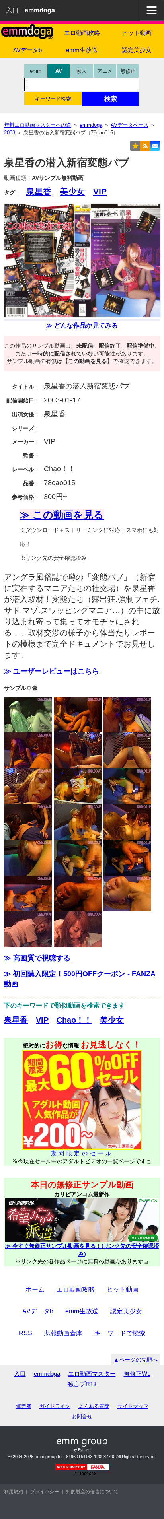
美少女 (72, 191)
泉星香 (38, 191)
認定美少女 (137, 50)
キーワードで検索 (119, 1333)
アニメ (105, 71)
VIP (100, 191)
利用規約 (13, 1491)
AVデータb (27, 50)
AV (58, 71)
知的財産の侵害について (92, 1491)
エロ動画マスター (92, 1373)
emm (35, 71)
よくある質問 (93, 1406)
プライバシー (44, 1491)
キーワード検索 (53, 99)
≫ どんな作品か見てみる (82, 325)
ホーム (35, 1289)
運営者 (23, 1406)
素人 (81, 71)
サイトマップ (132, 1406)
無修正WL (137, 1373)
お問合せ (82, 1417)
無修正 (128, 71)
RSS (25, 1333)
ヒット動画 (137, 32)
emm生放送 (82, 50)
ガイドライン (54, 1406)
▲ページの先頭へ (135, 1359)
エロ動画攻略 (82, 32)
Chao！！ (74, 1020)
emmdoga (47, 1373)
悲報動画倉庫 (63, 1333)
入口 (12, 10)
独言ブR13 (82, 1384)
